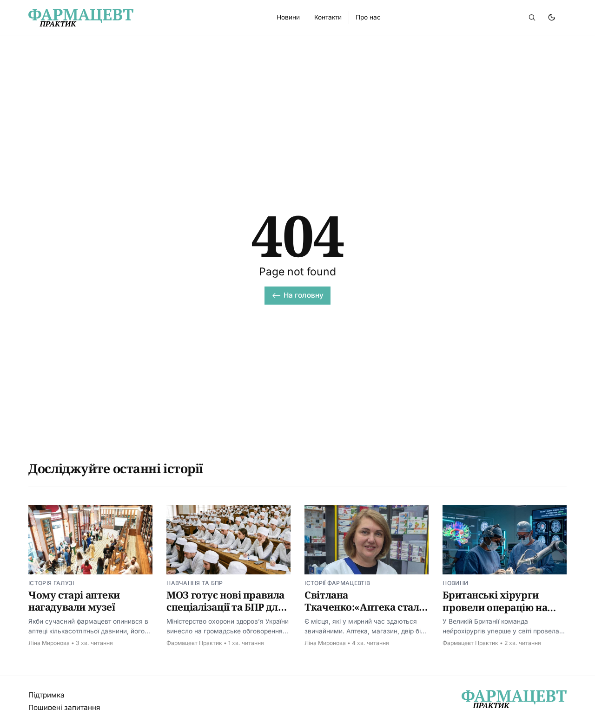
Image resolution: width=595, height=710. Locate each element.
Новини (455, 583)
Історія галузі (51, 583)
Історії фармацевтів (337, 583)
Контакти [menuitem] (328, 17)
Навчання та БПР (194, 583)
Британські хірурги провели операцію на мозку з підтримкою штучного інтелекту (495, 613)
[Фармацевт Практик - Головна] (141, 17)
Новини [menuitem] (288, 17)
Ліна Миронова (49, 642)
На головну (304, 295)
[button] (532, 17)
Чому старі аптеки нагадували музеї (74, 600)
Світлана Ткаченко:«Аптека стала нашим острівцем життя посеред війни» (365, 613)
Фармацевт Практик (194, 642)
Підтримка (46, 694)
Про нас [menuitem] (368, 17)
